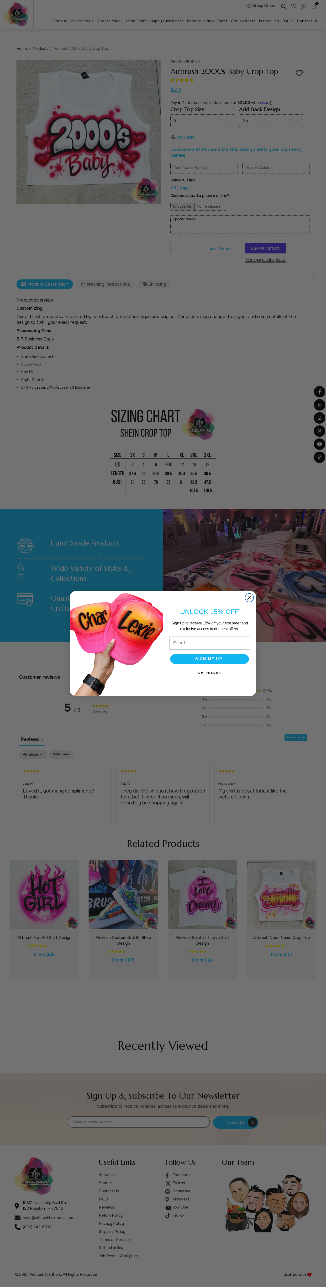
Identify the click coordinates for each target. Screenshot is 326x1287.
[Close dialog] (249, 597)
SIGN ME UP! (209, 659)
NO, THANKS (209, 673)
